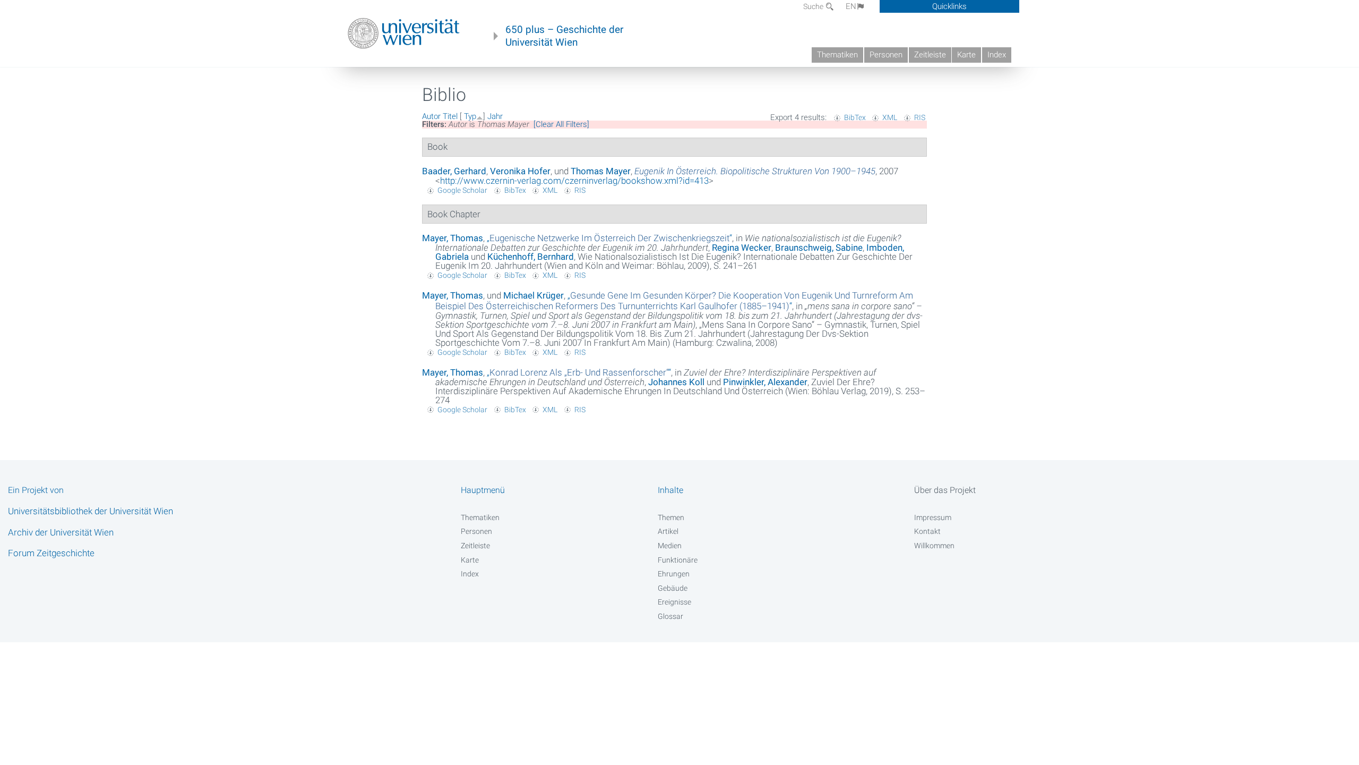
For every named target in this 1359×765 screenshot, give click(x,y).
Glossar (670, 616)
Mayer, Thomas (452, 238)
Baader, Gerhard (454, 171)
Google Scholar (462, 190)
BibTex (855, 117)
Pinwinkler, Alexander (765, 382)
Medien (670, 545)
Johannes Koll (676, 382)
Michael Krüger (533, 295)
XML (889, 117)
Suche (814, 6)
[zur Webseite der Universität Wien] (404, 33)
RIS (919, 117)
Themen (671, 517)
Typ (470, 116)
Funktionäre (678, 560)
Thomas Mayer (601, 171)
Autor (431, 116)
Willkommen (934, 545)
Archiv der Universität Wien (61, 532)
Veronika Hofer (520, 171)
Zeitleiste (930, 55)
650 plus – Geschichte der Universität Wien (564, 36)
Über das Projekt (945, 490)
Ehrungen (674, 574)
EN (851, 6)
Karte (966, 55)
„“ (609, 238)
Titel (450, 116)
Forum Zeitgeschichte (51, 553)
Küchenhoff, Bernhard (530, 256)
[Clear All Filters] (561, 124)
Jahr (495, 116)
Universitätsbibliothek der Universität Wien (90, 511)
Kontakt (927, 531)
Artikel (668, 531)
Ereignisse (674, 602)
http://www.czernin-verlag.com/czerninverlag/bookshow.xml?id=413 (574, 180)
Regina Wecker (741, 247)
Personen (886, 55)
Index (996, 55)
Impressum (932, 517)
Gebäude (672, 588)
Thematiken (837, 55)
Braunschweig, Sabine (819, 247)
